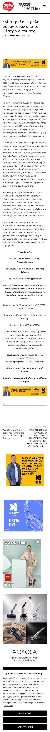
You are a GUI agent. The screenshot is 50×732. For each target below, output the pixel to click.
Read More (8, 706)
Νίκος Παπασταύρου (12, 35)
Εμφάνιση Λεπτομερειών (25, 720)
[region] (25, 701)
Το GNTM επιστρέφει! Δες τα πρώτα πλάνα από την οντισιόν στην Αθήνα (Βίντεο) (13, 434)
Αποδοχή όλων (25, 713)
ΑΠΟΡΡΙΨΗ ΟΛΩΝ (25, 727)
